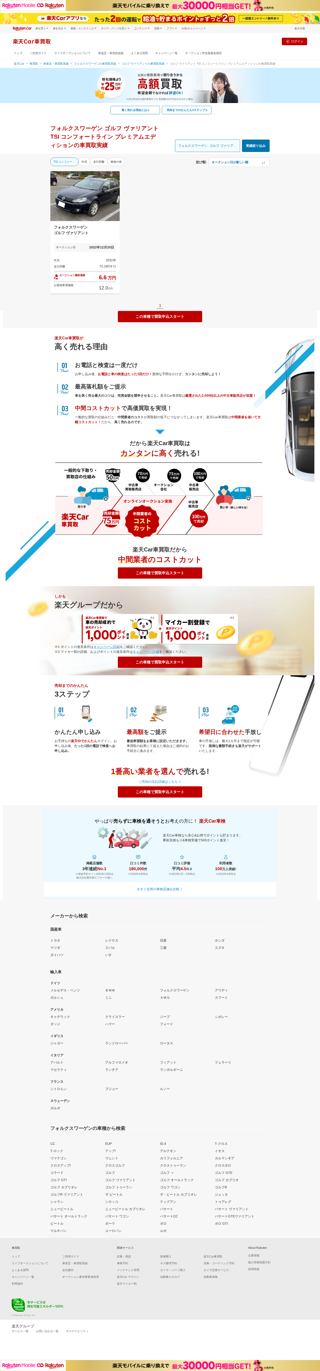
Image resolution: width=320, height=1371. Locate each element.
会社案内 (68, 1270)
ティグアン (168, 1202)
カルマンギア (224, 1158)
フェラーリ (223, 1062)
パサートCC (169, 1216)
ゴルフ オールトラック (177, 1180)
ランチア (111, 1070)
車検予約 (122, 1263)
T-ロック (56, 1151)
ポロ (163, 1223)
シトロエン (58, 1089)
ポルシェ (56, 997)
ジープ (165, 1017)
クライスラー (115, 1017)
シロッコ (111, 1202)
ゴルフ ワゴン (170, 1187)
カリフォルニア (171, 1158)
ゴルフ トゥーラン (118, 1187)
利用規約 (17, 1283)
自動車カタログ (170, 1277)
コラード (56, 1173)
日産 (163, 940)
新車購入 (165, 1256)
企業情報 (253, 1255)
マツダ (55, 948)
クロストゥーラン (173, 1165)
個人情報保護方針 (259, 1262)
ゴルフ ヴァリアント (120, 1180)
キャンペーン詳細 (106, 647)
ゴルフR (221, 1187)
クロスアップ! (60, 1165)
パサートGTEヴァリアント (234, 1216)
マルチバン (58, 1231)
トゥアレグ (223, 1202)
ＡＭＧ (165, 997)
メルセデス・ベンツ (65, 990)
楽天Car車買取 (213, 1256)
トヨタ (55, 940)
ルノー (165, 1089)
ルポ (163, 1231)
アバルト (56, 1062)
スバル (110, 948)
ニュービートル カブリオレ (125, 1209)
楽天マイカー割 (127, 1283)
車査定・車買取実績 (110, 53)
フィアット (168, 1062)
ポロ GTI (221, 1223)
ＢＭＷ (110, 990)
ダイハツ (56, 955)
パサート (166, 1209)
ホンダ (220, 940)
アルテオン (168, 1151)
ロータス (166, 1043)
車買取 (34, 63)
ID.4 (163, 1144)
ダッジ (55, 1024)
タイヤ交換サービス (216, 1270)
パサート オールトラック (68, 1216)
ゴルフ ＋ (167, 1173)
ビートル (56, 1223)
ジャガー (56, 1043)
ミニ (108, 997)
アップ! (110, 1151)
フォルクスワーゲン (175, 990)
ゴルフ (110, 1173)
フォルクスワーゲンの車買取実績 (95, 63)
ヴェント (111, 1158)
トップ (18, 53)
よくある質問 (139, 53)
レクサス (111, 940)
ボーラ (110, 1223)
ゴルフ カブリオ (227, 1180)
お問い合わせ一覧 (47, 1331)
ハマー (110, 1024)
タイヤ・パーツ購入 (173, 1270)
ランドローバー (116, 1043)
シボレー (221, 1017)
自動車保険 (211, 1277)
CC (52, 1144)
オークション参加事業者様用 (203, 53)
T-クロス (221, 1144)
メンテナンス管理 (128, 1270)
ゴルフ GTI (58, 1180)
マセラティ (58, 1070)
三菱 (163, 948)
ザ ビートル (114, 1194)
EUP (108, 1144)
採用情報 (253, 1269)
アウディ (221, 990)
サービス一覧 (20, 1331)
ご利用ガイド (38, 53)
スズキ (220, 948)
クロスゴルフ (115, 1165)
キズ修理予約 (168, 1263)
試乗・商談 (124, 1256)
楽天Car (19, 63)
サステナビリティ (77, 1331)
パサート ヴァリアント (232, 1209)
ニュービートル (61, 1209)
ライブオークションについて (72, 53)
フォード (166, 1024)
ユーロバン (113, 1231)
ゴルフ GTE (223, 1173)
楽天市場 (299, 28)
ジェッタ (221, 1194)
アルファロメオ (116, 1062)
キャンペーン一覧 (166, 53)
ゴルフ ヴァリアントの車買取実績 (143, 63)
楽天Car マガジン (128, 1277)
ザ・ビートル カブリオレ (178, 1194)
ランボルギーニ (171, 1070)
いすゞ (110, 955)
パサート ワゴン (117, 1216)
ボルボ (55, 1108)
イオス (220, 1151)
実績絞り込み (256, 146)
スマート (221, 997)
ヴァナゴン (58, 1158)
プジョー (111, 1089)
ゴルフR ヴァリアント (66, 1194)
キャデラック (60, 1017)
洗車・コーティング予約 (219, 1263)
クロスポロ (223, 1165)
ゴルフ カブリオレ (64, 1187)
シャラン (56, 1202)
